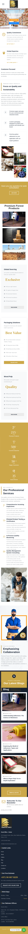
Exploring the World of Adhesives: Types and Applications (10, 748)
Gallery (2, 857)
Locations (3, 868)
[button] (11, 885)
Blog (2, 860)
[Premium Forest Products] (14, 4)
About (2, 854)
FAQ (2, 862)
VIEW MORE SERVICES (14, 23)
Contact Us (3, 865)
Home (2, 851)
